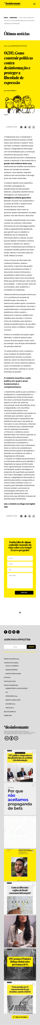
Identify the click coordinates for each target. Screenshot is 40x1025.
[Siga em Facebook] (5, 632)
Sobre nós (8, 715)
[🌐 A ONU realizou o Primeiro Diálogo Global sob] (20, 964)
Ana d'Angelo (11, 90)
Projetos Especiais (11, 685)
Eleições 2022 (10, 704)
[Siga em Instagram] (13, 632)
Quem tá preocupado (13, 673)
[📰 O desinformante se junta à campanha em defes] (20, 799)
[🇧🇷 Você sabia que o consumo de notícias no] (20, 898)
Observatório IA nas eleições (16, 688)
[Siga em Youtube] (9, 632)
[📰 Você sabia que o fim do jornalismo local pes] (20, 931)
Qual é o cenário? (12, 666)
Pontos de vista (10, 681)
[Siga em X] (18, 632)
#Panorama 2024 (11, 696)
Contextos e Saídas (11, 663)
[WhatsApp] (29, 127)
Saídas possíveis (12, 670)
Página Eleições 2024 (11, 659)
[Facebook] (21, 127)
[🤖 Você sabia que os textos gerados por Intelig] (20, 998)
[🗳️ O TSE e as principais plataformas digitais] (20, 766)
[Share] (34, 127)
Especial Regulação (13, 700)
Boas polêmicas (10, 711)
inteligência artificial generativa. (17, 198)
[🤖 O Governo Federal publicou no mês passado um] (20, 865)
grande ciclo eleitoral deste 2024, (18, 163)
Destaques (16, 46)
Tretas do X (10, 708)
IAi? (7, 692)
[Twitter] (25, 127)
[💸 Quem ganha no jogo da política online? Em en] (20, 832)
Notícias (24, 46)
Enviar (24, 592)
